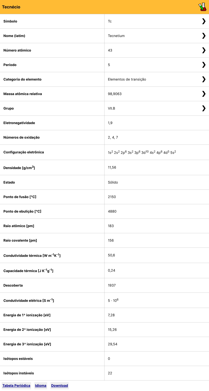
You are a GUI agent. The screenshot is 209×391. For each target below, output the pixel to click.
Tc (110, 21)
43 (110, 50)
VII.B (111, 108)
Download (59, 385)
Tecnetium (116, 36)
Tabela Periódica (16, 385)
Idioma (40, 385)
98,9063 (115, 94)
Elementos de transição (127, 79)
